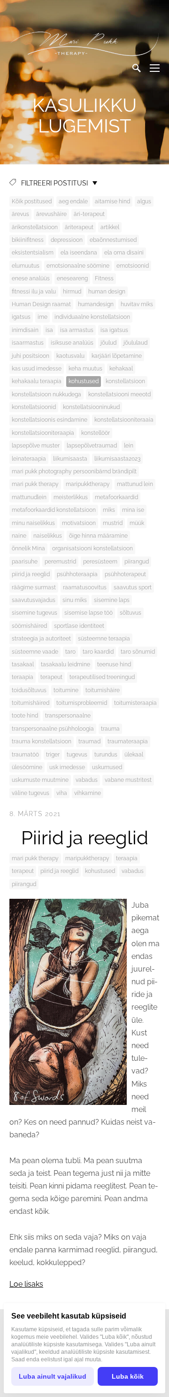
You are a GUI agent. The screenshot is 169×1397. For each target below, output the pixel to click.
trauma (110, 729)
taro (70, 651)
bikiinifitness (28, 240)
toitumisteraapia (135, 703)
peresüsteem (100, 561)
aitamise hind (112, 201)
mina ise (133, 510)
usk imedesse (67, 767)
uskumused (107, 767)
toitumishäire (102, 690)
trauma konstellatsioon (41, 741)
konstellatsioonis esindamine (49, 420)
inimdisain (25, 330)
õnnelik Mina (28, 548)
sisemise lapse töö (88, 613)
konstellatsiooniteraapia (43, 433)
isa (49, 330)
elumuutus (25, 265)
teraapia (22, 677)
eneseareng (72, 278)
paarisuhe (25, 561)
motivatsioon (79, 523)
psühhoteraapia (77, 574)
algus (144, 201)
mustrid (113, 523)
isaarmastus (28, 343)
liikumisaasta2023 (117, 458)
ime (42, 317)
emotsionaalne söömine (77, 265)
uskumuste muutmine (40, 780)
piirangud (136, 561)
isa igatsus (114, 330)
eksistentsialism (33, 252)
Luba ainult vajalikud (52, 1376)
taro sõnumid (138, 651)
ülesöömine (27, 767)
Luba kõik (128, 1376)
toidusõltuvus (29, 690)
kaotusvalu (70, 356)
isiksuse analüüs (72, 343)
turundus (105, 754)
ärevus (20, 214)
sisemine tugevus (34, 613)
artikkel (109, 227)
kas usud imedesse (36, 368)
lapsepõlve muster (36, 445)
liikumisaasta (70, 458)
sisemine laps (112, 600)
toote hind (25, 715)
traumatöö (25, 754)
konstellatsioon (125, 381)
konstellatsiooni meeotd (119, 394)
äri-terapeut (89, 214)
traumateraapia (128, 741)
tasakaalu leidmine (65, 664)
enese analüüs (31, 278)
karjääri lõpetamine (117, 356)
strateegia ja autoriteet (41, 638)
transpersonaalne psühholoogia (53, 729)
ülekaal (133, 754)
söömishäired (29, 626)
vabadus (87, 780)
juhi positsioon (30, 356)
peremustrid (60, 561)
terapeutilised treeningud (102, 677)
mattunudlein (29, 497)
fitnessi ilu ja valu (34, 291)
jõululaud (135, 343)
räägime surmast (34, 587)
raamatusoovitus (85, 587)
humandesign (96, 304)
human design (106, 291)
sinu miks (74, 600)
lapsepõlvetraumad (92, 445)
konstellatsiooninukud (91, 407)
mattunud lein (135, 484)
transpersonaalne (68, 715)
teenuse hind (114, 664)
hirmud (72, 291)
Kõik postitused (32, 201)
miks (109, 510)
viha (61, 793)
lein (128, 445)
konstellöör (95, 433)
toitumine (66, 690)
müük (137, 523)
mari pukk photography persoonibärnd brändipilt (74, 471)
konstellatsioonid (34, 407)
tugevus (77, 754)
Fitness (104, 278)
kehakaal (121, 368)
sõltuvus (130, 613)
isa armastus (76, 330)
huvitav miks (137, 304)
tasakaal (23, 664)
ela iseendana (79, 252)
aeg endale (73, 201)
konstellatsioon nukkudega (46, 394)
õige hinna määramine (98, 536)
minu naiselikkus (33, 523)
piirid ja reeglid (31, 574)
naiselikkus (47, 536)
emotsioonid (132, 265)
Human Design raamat (41, 304)
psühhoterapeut (125, 574)
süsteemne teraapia (104, 638)
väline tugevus (30, 793)
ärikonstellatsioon (35, 227)
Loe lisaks (26, 1284)
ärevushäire (51, 214)
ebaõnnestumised (113, 240)
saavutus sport (133, 587)
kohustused (84, 381)
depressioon (67, 240)
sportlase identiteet (79, 626)
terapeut (51, 677)
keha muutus (85, 368)
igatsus (21, 317)
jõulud (108, 343)
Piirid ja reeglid (84, 837)
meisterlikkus (71, 497)
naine (19, 536)
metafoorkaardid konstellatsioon (54, 510)
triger (53, 754)
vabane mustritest (128, 780)
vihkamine (87, 793)
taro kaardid (98, 651)
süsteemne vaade (35, 651)
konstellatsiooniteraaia (124, 420)
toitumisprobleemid (81, 703)
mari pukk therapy (35, 484)
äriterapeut (79, 227)
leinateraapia (29, 458)
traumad (89, 741)
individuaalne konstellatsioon (92, 317)
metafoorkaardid (116, 497)
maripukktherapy (88, 484)
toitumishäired (30, 703)
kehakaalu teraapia (36, 381)
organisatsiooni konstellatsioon (92, 548)
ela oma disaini (124, 252)
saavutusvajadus (33, 600)
